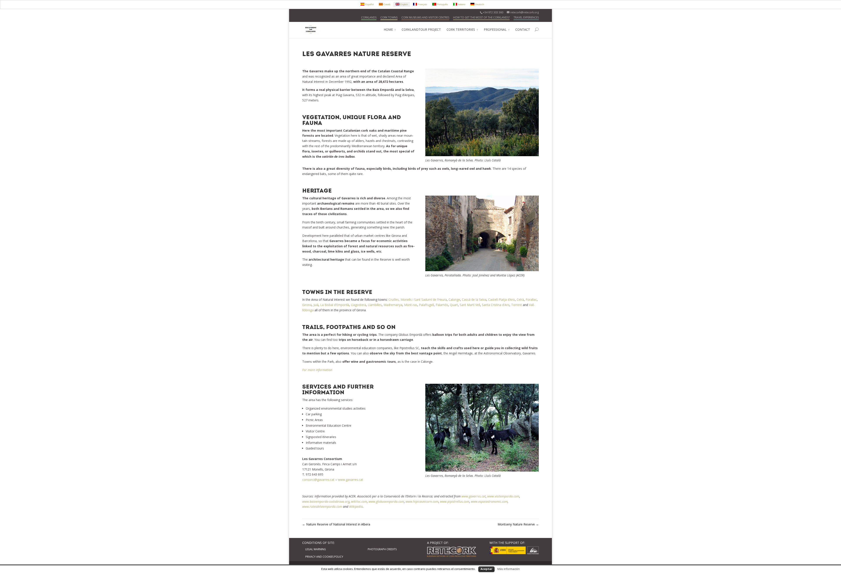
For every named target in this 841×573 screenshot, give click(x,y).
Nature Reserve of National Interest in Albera (336, 524)
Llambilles (375, 305)
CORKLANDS (368, 17)
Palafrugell (426, 305)
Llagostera (358, 305)
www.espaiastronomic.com (489, 501)
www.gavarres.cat (350, 480)
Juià (315, 305)
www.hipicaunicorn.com (422, 501)
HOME (388, 29)
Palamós (442, 305)
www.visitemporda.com (503, 496)
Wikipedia (356, 506)
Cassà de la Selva (474, 299)
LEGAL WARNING (315, 549)
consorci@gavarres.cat (318, 480)
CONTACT (522, 29)
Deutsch (479, 4)
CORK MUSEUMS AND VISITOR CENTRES (425, 17)
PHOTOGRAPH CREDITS (382, 549)
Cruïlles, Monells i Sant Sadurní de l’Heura (418, 299)
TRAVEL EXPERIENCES (526, 17)
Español (369, 4)
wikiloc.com (359, 501)
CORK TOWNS (389, 17)
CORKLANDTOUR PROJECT (421, 29)
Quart (454, 305)
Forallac (531, 299)
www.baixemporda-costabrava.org (326, 501)
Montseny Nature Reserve (518, 524)
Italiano (461, 4)
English (403, 4)
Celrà (520, 299)
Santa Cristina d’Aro (495, 305)
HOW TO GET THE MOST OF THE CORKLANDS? (481, 17)
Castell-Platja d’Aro (501, 299)
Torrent (516, 305)
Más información (508, 569)
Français (422, 4)
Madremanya (392, 305)
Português (442, 4)
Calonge (454, 299)
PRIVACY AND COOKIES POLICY (324, 557)
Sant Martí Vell (470, 305)
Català (386, 4)
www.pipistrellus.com (454, 501)
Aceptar (486, 569)
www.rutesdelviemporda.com (322, 506)
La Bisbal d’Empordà (334, 305)
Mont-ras (410, 305)
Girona (307, 305)
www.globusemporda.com (386, 501)
